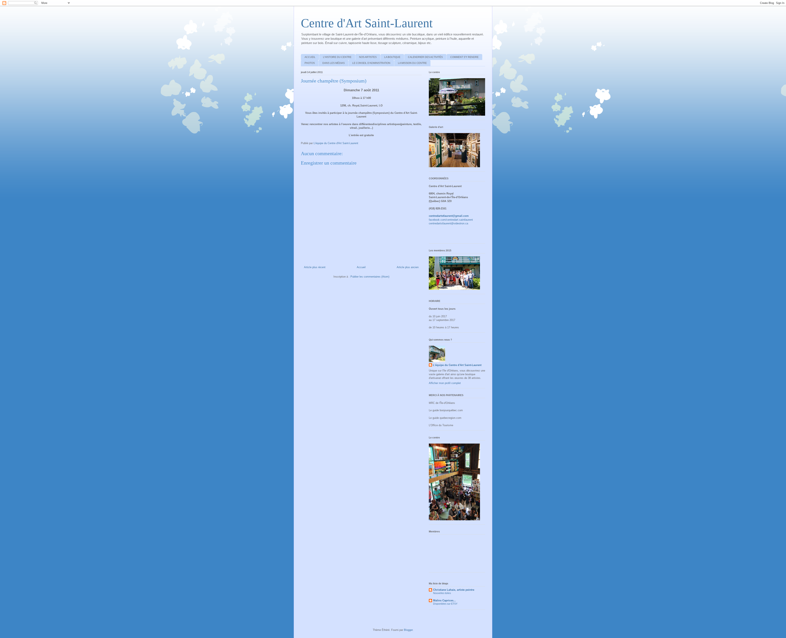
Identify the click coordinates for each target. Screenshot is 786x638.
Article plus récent (314, 267)
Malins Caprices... (444, 600)
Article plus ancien (408, 267)
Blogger (408, 629)
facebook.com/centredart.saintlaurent (451, 219)
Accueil (361, 267)
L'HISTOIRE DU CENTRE (337, 57)
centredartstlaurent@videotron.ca (448, 223)
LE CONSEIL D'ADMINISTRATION (371, 63)
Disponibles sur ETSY (445, 603)
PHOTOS (310, 63)
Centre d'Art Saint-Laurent (367, 23)
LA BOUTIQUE (392, 57)
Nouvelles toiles (442, 593)
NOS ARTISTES (368, 57)
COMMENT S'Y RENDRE (464, 57)
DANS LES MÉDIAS (333, 63)
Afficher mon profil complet (445, 383)
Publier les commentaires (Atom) (369, 276)
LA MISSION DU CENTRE (412, 63)
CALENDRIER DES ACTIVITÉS (425, 57)
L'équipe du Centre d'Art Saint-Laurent (457, 365)
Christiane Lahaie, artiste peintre (453, 589)
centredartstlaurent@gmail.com (449, 215)
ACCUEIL (310, 57)
